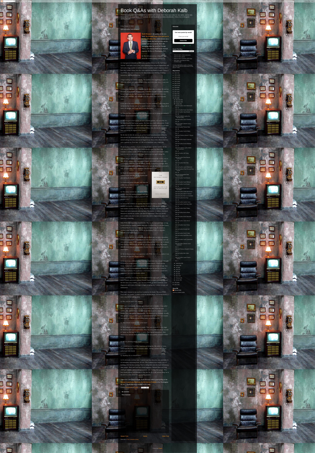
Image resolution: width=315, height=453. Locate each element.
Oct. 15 (177, 200)
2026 (175, 73)
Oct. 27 (177, 133)
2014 (175, 98)
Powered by (179, 45)
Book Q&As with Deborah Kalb (154, 10)
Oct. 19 (177, 165)
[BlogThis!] (143, 387)
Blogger (160, 448)
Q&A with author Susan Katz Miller (183, 204)
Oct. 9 (176, 227)
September (178, 263)
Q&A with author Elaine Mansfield (183, 216)
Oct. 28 (177, 129)
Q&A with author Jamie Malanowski (183, 105)
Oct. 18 (177, 172)
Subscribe (183, 40)
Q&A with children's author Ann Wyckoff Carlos (182, 117)
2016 (175, 93)
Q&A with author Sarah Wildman (183, 182)
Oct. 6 (176, 241)
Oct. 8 (176, 231)
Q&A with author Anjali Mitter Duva (183, 235)
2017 (175, 91)
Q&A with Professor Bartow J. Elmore (184, 135)
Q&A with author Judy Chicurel (182, 112)
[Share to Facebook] (146, 387)
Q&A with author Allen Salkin (182, 253)
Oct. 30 (177, 114)
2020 (175, 85)
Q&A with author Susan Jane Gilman (184, 110)
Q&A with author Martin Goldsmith (183, 139)
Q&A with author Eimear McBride (183, 143)
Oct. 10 (177, 222)
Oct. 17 (177, 180)
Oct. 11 (177, 218)
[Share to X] (145, 387)
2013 (175, 282)
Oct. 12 (177, 214)
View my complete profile (179, 292)
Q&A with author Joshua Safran (182, 131)
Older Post (165, 436)
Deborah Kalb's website (179, 56)
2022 (175, 81)
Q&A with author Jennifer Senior (182, 202)
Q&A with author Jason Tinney (182, 225)
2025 (175, 75)
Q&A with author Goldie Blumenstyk (183, 191)
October (178, 104)
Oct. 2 (176, 255)
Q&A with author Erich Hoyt (181, 197)
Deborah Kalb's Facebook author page (183, 58)
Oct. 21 (177, 155)
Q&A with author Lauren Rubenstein (183, 167)
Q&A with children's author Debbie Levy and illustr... (183, 148)
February (178, 278)
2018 (175, 89)
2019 (175, 87)
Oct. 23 (177, 145)
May (177, 271)
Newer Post (124, 436)
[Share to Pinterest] (148, 387)
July (177, 267)
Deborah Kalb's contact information (182, 55)
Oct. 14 (177, 206)
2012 (175, 284)
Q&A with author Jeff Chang (182, 153)
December (178, 99)
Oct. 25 (177, 137)
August (177, 265)
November (178, 101)
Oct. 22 (177, 151)
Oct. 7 (176, 237)
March (177, 275)
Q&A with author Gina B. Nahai (182, 233)
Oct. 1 (176, 260)
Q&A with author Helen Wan (182, 162)
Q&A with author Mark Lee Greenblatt (184, 195)
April (177, 273)
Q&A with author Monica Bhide (182, 212)
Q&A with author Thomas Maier (182, 127)
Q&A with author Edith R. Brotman (183, 193)
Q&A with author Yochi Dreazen (182, 178)
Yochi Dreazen (146, 34)
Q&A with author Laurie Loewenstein (183, 239)
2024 (175, 77)
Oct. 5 (176, 247)
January (178, 280)
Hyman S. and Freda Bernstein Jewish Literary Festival (138, 382)
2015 (175, 95)
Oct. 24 (177, 141)
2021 (175, 83)
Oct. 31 (177, 107)
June (177, 269)
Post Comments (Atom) (132, 439)
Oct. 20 (177, 160)
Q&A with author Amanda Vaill (182, 229)
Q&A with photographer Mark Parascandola (182, 175)
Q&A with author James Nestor (182, 220)
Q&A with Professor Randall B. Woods (184, 249)
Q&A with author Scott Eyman (182, 184)
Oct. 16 (177, 186)
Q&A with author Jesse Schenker (183, 119)
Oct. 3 (176, 251)
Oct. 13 (177, 210)
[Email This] (142, 387)
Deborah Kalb (177, 290)
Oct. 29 (177, 121)
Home (145, 436)
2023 (175, 79)
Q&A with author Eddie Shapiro (182, 208)
